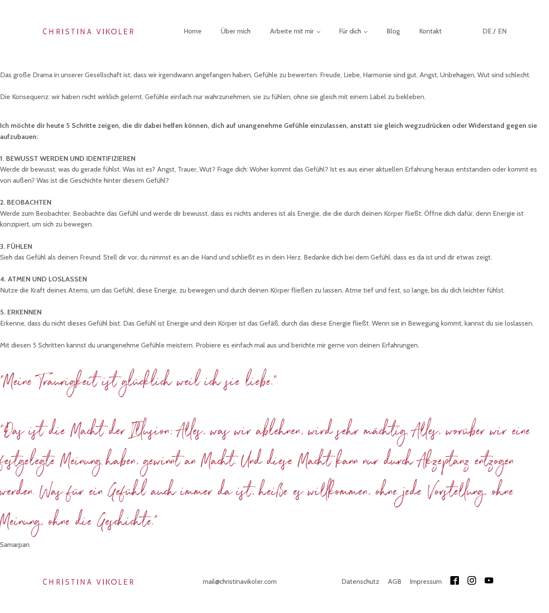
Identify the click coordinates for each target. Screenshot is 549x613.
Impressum (426, 581)
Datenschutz (360, 581)
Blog (393, 31)
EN (502, 31)
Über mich (235, 31)
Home (193, 31)
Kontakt (430, 31)
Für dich (350, 31)
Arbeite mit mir (292, 31)
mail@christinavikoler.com (240, 581)
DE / (489, 31)
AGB (394, 581)
